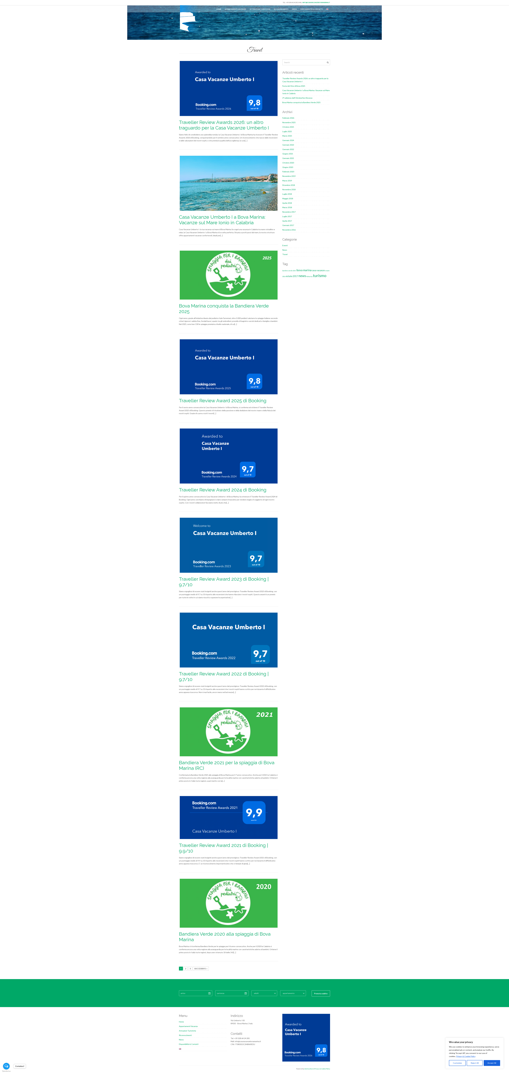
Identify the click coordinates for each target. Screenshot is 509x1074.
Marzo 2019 (287, 180)
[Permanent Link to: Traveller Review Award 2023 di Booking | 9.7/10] (229, 545)
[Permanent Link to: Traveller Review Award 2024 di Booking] (229, 456)
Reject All (475, 1063)
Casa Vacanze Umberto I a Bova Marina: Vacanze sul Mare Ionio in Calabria (222, 219)
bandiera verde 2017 (289, 270)
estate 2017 (292, 276)
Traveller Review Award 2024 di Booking (222, 490)
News (294, 9)
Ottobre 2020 (288, 163)
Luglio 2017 (287, 216)
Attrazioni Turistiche (260, 9)
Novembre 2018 (289, 189)
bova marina (304, 270)
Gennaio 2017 (288, 225)
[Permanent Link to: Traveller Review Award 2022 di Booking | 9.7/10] (229, 640)
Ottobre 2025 (288, 127)
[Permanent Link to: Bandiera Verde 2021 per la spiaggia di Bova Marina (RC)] (229, 731)
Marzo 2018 (287, 207)
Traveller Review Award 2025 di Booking (222, 400)
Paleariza (309, 276)
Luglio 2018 (287, 194)
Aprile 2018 (287, 203)
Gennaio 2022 (288, 149)
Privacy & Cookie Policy (465, 1056)
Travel (285, 254)
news (302, 276)
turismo (319, 275)
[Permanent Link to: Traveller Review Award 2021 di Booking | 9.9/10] (229, 817)
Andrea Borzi (308, 1069)
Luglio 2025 (287, 131)
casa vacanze (318, 270)
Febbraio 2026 (288, 118)
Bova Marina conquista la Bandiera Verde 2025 (301, 102)
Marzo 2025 (287, 136)
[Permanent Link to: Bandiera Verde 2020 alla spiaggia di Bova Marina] (229, 903)
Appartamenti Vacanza (235, 9)
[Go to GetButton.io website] (6, 1071)
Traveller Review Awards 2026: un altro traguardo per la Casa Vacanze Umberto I (224, 125)
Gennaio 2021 (288, 158)
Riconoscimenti (281, 9)
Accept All (492, 1063)
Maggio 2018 (287, 198)
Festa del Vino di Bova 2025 (293, 86)
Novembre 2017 (289, 212)
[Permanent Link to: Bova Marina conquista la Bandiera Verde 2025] (229, 275)
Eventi (285, 245)
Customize (457, 1063)
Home (218, 9)
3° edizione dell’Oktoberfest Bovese (297, 98)
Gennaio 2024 (288, 140)
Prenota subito (321, 993)
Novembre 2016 (289, 230)
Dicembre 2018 (288, 185)
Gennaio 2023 (288, 145)
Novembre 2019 (289, 176)
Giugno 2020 (287, 167)
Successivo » (200, 968)
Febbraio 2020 (288, 171)
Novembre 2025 (289, 122)
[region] (474, 1053)
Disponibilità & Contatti (311, 9)
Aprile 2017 (287, 221)
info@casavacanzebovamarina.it (316, 2)
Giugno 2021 (287, 154)
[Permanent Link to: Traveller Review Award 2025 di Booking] (229, 366)
